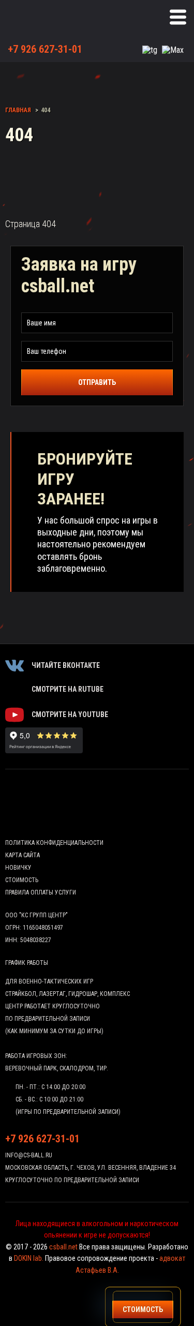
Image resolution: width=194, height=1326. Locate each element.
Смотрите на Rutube (67, 689)
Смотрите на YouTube (70, 714)
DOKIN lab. (28, 1258)
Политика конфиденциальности (54, 842)
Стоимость (21, 880)
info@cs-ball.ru (28, 1155)
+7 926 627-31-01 (45, 49)
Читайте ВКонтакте (66, 665)
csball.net (63, 1247)
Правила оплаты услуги (40, 892)
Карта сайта (22, 855)
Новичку (18, 867)
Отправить (97, 382)
